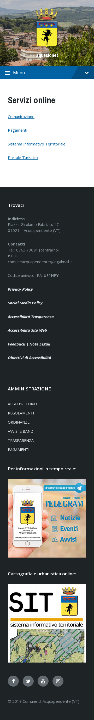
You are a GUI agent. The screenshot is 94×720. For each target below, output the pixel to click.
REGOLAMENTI (21, 413)
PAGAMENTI (18, 449)
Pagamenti (17, 130)
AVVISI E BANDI (21, 431)
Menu (19, 72)
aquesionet (47, 55)
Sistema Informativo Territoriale (37, 144)
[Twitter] (28, 681)
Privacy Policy (20, 289)
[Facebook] (13, 681)
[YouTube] (43, 681)
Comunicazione (21, 116)
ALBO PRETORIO (22, 403)
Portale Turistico (23, 157)
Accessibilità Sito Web (27, 330)
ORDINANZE (19, 422)
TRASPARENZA (21, 440)
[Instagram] (57, 681)
